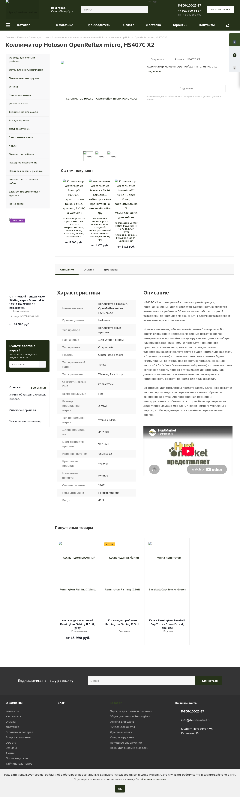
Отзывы (11, 748)
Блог (61, 703)
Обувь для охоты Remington (130, 716)
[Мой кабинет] (227, 24)
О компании (14, 703)
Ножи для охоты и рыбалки (129, 748)
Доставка (12, 727)
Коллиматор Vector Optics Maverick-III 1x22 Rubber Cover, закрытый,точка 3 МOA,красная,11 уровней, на (126, 232)
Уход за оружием (122, 737)
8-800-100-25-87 (189, 5)
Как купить (13, 716)
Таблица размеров (19, 763)
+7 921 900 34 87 (189, 10)
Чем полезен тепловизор (25, 421)
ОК (120, 788)
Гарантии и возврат (19, 732)
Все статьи (38, 387)
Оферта (11, 742)
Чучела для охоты (122, 727)
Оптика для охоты (122, 721)
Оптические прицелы (22, 410)
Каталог (116, 703)
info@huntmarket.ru (196, 720)
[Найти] (143, 9)
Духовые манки (121, 732)
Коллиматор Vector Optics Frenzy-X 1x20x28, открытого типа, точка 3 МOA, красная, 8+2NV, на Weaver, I (74, 227)
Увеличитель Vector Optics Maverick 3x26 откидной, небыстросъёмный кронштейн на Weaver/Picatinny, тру (100, 229)
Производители (17, 758)
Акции (10, 753)
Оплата (11, 721)
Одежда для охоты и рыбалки (131, 711)
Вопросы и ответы (18, 737)
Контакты (12, 711)
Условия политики (153, 779)
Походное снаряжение (126, 742)
